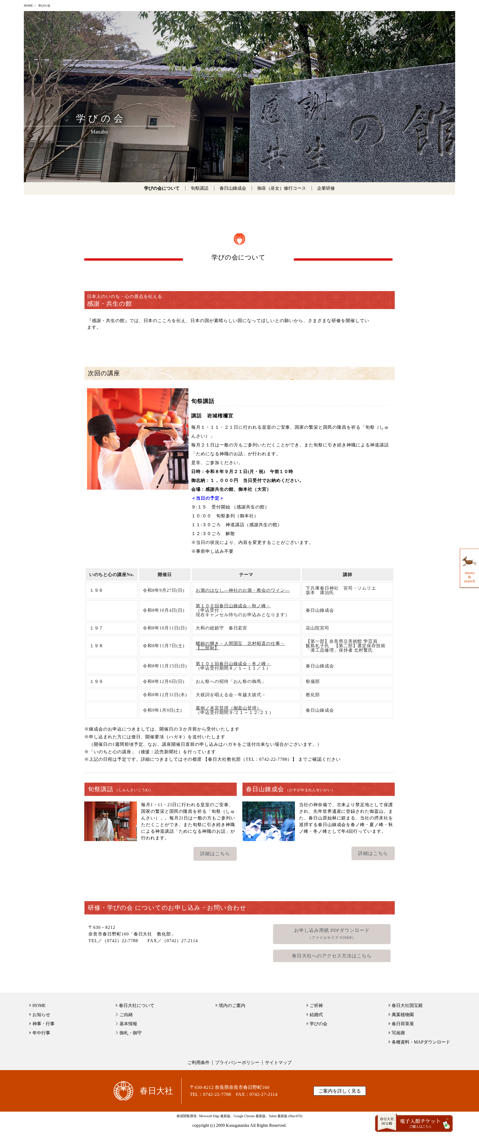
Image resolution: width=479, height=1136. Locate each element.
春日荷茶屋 (403, 1023)
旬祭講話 (199, 188)
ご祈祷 (316, 1005)
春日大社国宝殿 (407, 1005)
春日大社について (136, 1005)
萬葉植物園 (403, 1014)
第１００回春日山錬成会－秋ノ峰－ (233, 605)
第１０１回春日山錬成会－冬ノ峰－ (233, 663)
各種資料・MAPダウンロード (421, 1042)
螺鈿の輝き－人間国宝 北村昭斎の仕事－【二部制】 (240, 645)
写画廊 (398, 1032)
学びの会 (318, 1023)
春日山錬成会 (233, 188)
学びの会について (162, 188)
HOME (28, 5)
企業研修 (326, 188)
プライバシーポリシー (237, 1062)
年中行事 (41, 1032)
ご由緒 (126, 1014)
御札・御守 (130, 1032)
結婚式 (316, 1014)
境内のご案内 (232, 1005)
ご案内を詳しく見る (340, 1091)
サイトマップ (278, 1062)
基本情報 (128, 1023)
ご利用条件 (198, 1062)
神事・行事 (43, 1023)
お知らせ (41, 1014)
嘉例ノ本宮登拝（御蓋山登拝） (228, 708)
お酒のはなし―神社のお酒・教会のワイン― (243, 590)
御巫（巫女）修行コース (281, 188)
